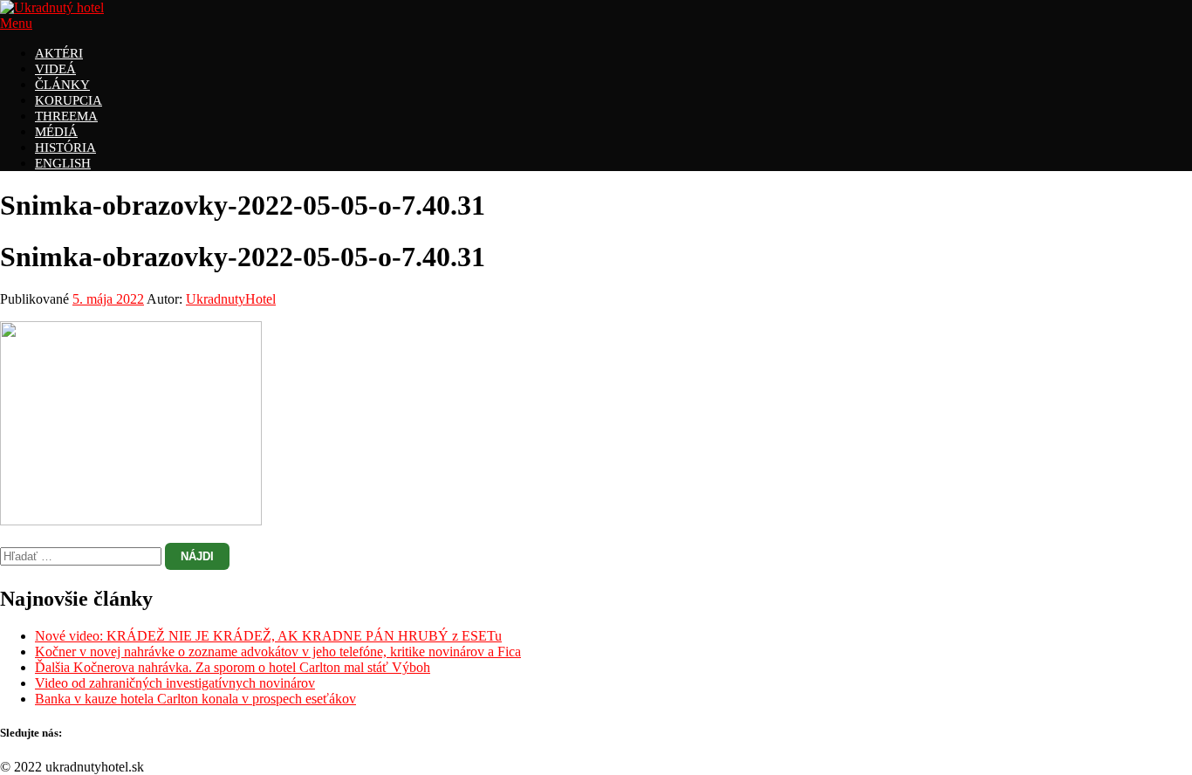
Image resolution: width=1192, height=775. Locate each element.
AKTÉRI (59, 53)
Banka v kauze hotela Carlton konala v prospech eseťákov (195, 698)
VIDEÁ (55, 69)
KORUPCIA (68, 100)
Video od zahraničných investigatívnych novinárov (175, 683)
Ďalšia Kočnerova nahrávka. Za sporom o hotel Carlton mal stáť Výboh (232, 667)
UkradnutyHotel (231, 298)
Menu (16, 23)
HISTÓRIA (65, 147)
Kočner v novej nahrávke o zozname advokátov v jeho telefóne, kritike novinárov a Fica (278, 651)
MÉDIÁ (56, 132)
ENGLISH (63, 163)
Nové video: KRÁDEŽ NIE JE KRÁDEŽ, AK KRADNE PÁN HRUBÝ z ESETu (268, 635)
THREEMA (66, 116)
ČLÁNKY (62, 85)
